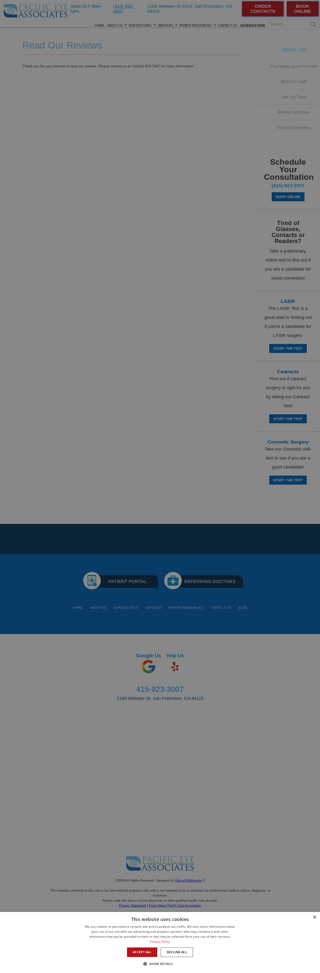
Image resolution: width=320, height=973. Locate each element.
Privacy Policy (160, 941)
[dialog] (160, 942)
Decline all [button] (177, 952)
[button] (160, 964)
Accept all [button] (142, 952)
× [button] (314, 917)
